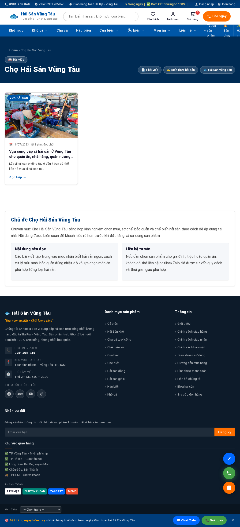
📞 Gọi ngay (214, 520)
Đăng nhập (206, 4)
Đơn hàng (228, 4)
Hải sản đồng (116, 371)
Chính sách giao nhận (192, 339)
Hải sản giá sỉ (116, 379)
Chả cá (62, 31)
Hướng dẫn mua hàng (192, 363)
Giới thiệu (184, 323)
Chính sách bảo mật (191, 347)
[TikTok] (41, 393)
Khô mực (16, 31)
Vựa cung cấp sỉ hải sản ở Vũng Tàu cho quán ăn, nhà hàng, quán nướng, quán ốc (40, 156)
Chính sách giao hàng (192, 331)
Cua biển (106, 31)
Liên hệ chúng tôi (189, 379)
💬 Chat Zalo (186, 520)
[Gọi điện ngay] (229, 473)
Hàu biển (83, 31)
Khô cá (37, 31)
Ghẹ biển (113, 363)
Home (13, 50)
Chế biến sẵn (116, 347)
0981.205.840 (25, 353)
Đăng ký (224, 432)
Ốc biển (134, 31)
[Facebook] (9, 393)
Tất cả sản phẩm (211, 30)
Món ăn (160, 31)
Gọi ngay (219, 16)
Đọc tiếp (17, 177)
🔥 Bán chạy (227, 30)
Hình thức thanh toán (191, 371)
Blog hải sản (185, 386)
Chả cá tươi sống (119, 339)
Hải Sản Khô (115, 331)
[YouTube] (30, 393)
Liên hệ (185, 31)
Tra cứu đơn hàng (189, 394)
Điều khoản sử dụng (191, 355)
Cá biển (112, 323)
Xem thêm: (11, 509)
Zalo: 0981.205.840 (51, 4)
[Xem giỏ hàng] (229, 488)
